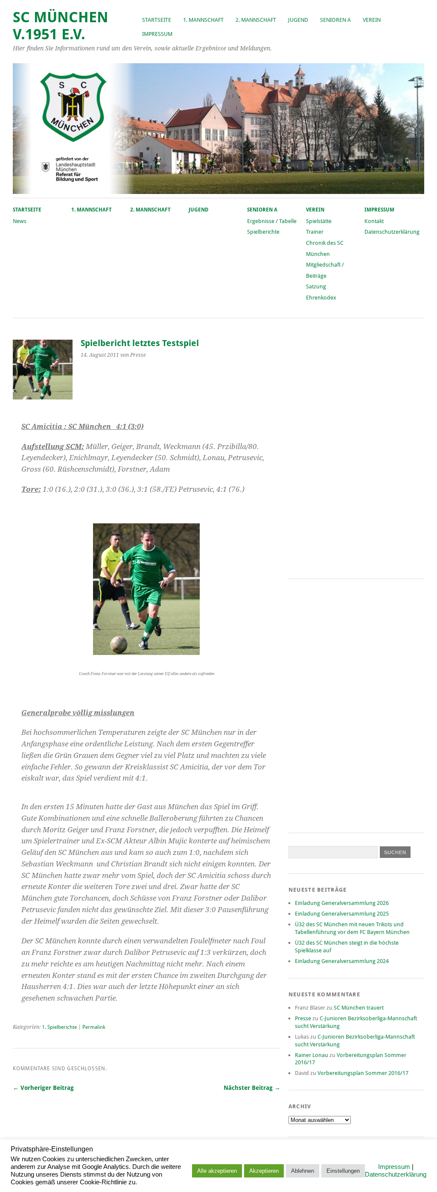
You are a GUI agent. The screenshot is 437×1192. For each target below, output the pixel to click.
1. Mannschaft (203, 20)
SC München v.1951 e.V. (60, 26)
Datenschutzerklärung (392, 232)
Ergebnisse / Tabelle (272, 221)
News (19, 221)
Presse (303, 1018)
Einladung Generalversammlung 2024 (342, 961)
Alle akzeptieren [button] (217, 1171)
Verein (372, 20)
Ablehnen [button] (302, 1171)
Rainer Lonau (311, 1055)
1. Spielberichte (59, 1027)
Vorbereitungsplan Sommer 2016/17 (363, 1073)
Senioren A (335, 20)
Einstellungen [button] (343, 1171)
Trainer (314, 232)
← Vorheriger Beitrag (43, 1087)
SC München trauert (359, 1007)
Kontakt (374, 221)
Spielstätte (319, 221)
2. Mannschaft (256, 20)
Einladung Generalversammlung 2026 (342, 903)
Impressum (157, 34)
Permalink (93, 1027)
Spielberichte (263, 232)
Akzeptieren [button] (264, 1171)
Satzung (316, 286)
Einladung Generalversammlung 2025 (342, 913)
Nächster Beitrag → (252, 1087)
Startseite (156, 20)
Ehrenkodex (321, 297)
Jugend (298, 20)
